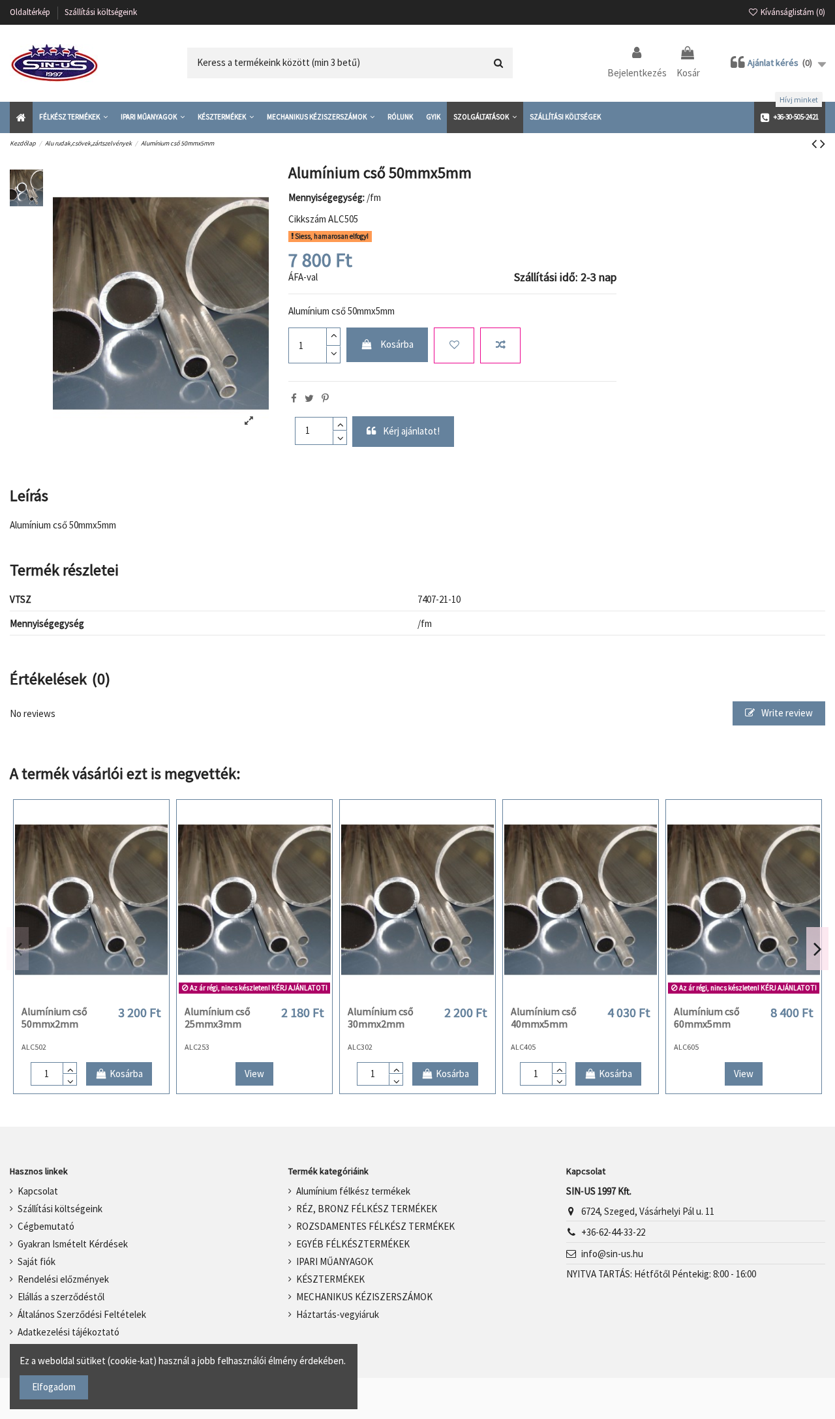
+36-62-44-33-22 (613, 1232)
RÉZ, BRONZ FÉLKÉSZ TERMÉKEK (366, 1208)
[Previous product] (816, 143)
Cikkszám (307, 219)
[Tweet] (309, 398)
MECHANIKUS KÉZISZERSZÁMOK (364, 1296)
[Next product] (822, 143)
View (254, 1073)
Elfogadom (54, 1387)
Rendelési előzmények (63, 1279)
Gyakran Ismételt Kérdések (73, 1244)
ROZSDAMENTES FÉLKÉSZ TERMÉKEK (375, 1226)
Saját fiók (36, 1261)
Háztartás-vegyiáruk (337, 1314)
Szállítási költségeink (101, 12)
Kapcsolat (38, 1191)
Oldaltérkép (31, 12)
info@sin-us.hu (612, 1253)
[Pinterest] (325, 398)
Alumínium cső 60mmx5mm (707, 1017)
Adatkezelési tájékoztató (68, 1332)
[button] (73, 117)
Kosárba (397, 344)
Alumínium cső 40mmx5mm (544, 1017)
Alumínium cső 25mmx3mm (217, 1017)
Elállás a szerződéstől (61, 1296)
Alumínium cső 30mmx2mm (381, 1017)
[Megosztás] (294, 398)
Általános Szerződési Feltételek (82, 1314)
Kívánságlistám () (792, 12)
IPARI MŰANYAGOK (334, 1261)
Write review (786, 713)
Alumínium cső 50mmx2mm (54, 1017)
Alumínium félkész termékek (353, 1191)
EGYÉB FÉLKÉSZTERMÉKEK (353, 1244)
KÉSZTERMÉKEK (330, 1279)
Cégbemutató (46, 1226)
